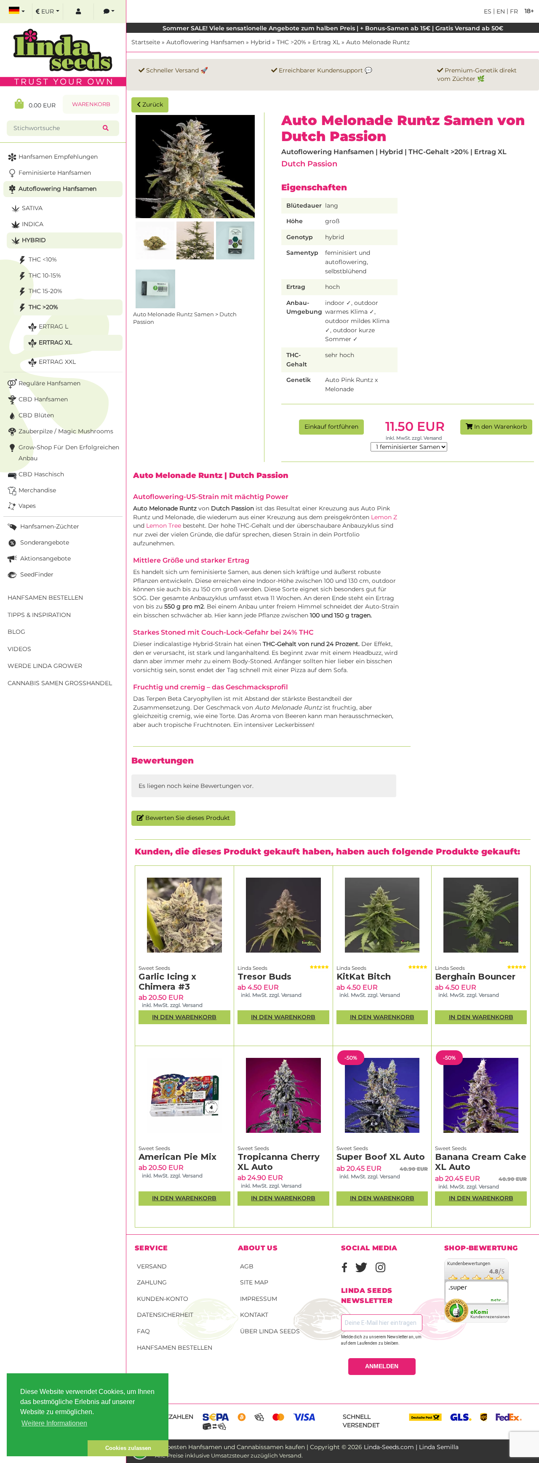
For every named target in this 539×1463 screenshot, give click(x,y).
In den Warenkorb (499, 426)
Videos (19, 649)
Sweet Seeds (154, 968)
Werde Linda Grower (45, 666)
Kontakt (254, 1315)
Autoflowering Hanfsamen (205, 42)
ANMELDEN (381, 1366)
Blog (16, 631)
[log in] (78, 11)
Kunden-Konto (162, 1299)
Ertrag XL (326, 42)
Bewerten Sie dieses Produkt (187, 818)
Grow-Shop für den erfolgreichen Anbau (69, 452)
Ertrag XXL (57, 362)
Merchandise (37, 490)
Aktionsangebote (45, 558)
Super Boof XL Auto (380, 1157)
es (487, 11)
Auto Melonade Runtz (378, 42)
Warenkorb (91, 104)
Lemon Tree (162, 525)
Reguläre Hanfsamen (49, 383)
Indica (32, 224)
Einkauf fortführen (331, 426)
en (500, 11)
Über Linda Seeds (270, 1331)
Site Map (254, 1282)
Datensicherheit (165, 1315)
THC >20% (291, 42)
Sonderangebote (44, 542)
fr (513, 11)
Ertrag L (53, 326)
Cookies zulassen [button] (128, 1448)
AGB (246, 1266)
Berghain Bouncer (475, 977)
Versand (152, 1266)
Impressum (258, 1299)
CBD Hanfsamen (43, 399)
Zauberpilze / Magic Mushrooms (66, 431)
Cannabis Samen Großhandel (60, 683)
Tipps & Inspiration (39, 615)
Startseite (145, 42)
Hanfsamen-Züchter (49, 526)
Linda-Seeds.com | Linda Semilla (411, 1447)
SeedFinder (36, 574)
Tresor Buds (264, 977)
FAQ (143, 1331)
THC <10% (43, 259)
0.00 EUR (40, 105)
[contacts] (109, 11)
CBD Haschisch (41, 474)
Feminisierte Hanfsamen (55, 172)
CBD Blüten (36, 415)
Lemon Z (384, 517)
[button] (47, 1448)
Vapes (27, 506)
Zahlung (152, 1282)
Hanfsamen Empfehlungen (58, 156)
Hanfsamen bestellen (174, 1347)
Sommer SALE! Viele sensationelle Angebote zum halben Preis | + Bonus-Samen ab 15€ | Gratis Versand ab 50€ (333, 28)
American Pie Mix (177, 1157)
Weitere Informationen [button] (54, 1423)
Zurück (152, 104)
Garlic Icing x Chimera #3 (167, 982)
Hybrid (260, 42)
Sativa (32, 208)
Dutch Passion (309, 163)
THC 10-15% (45, 275)
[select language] (17, 11)
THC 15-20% (45, 291)
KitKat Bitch (363, 977)
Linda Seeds (252, 968)
